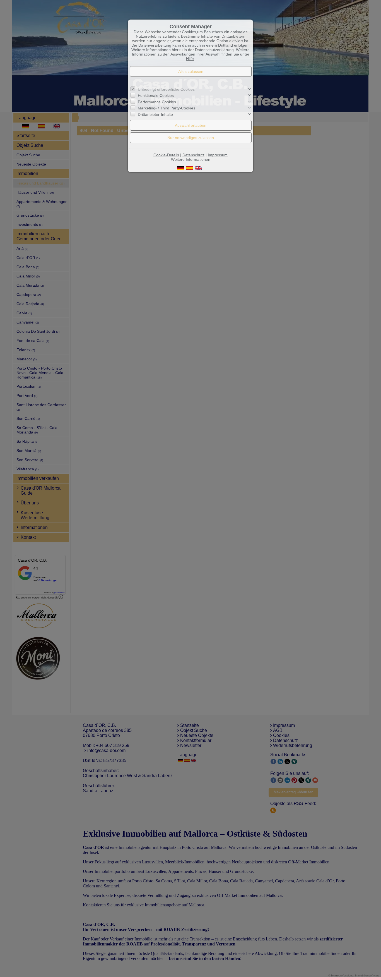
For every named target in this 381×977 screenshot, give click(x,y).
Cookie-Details (166, 155)
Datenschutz (193, 155)
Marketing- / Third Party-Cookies (166, 108)
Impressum (218, 155)
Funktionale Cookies (156, 95)
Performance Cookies (157, 102)
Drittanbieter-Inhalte (155, 114)
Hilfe (190, 58)
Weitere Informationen (190, 159)
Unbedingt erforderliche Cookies (166, 89)
